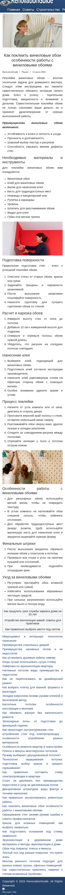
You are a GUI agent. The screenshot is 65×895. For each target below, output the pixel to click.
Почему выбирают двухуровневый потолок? (31, 755)
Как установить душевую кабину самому (29, 657)
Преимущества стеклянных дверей (25, 645)
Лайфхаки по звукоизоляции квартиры (27, 666)
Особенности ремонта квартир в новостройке (32, 746)
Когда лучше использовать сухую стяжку (29, 662)
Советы (28, 9)
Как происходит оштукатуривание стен (27, 729)
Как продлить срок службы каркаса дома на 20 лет (33, 613)
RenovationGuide (37, 881)
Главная (13, 9)
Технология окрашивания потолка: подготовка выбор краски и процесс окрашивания (32, 764)
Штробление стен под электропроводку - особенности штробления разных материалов (32, 738)
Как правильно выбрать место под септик (32, 629)
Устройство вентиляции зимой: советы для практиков (32, 622)
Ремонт (25, 72)
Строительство (48, 9)
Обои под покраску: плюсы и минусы (26, 848)
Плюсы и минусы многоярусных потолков (29, 751)
